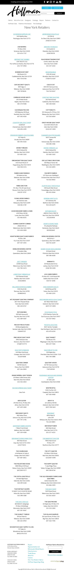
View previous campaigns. (55, 555)
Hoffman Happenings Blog (36, 562)
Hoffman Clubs (12, 23)
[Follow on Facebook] (44, 2)
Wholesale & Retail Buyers (36, 549)
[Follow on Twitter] (48, 2)
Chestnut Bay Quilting (50, 97)
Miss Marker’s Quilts (50, 287)
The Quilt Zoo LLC (21, 501)
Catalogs (35, 20)
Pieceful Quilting (50, 325)
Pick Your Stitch (51, 312)
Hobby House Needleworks (51, 249)
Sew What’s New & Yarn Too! (22, 438)
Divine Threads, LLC (51, 148)
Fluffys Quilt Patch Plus (51, 186)
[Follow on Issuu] (60, 2)
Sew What (50, 413)
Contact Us (55, 20)
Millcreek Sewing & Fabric (21, 287)
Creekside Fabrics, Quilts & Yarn (22, 135)
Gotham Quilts (50, 211)
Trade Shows (32, 553)
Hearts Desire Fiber (50, 223)
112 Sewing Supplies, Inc (22, 34)
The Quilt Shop (50, 489)
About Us (30, 555)
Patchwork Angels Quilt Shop (51, 299)
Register (57, 8)
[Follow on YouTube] (57, 2)
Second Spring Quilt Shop (21, 388)
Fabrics (10, 20)
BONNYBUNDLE (51, 72)
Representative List (34, 547)
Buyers (41, 20)
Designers (28, 20)
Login (46, 8)
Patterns (47, 20)
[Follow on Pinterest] (54, 2)
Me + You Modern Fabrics (35, 560)
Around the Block (50, 47)
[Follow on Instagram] (51, 2)
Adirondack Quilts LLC (50, 34)
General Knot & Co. (51, 198)
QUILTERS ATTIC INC (50, 350)
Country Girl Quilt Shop (22, 122)
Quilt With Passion (22, 350)
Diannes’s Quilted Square (50, 135)
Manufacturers (32, 551)
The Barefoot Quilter (51, 438)
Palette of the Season (24, 23)
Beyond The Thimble (21, 59)
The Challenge (37, 23)
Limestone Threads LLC (21, 274)
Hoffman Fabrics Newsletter (55, 544)
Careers (30, 557)
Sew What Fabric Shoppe (22, 426)
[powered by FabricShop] (57, 561)
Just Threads (22, 261)
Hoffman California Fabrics (24, 11)
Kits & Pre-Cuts (18, 20)
